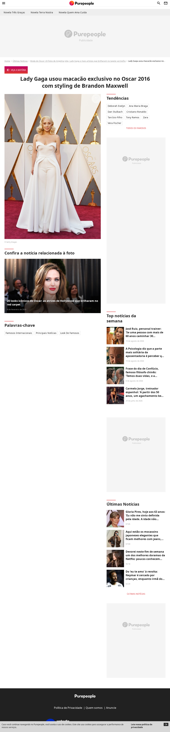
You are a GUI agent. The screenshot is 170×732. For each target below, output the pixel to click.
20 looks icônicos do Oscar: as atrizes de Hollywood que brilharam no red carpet (52, 302)
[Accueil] (81, 3)
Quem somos (94, 708)
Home (7, 61)
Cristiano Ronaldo (136, 111)
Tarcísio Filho (115, 117)
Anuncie (111, 708)
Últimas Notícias (20, 61)
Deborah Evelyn (116, 105)
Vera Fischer (114, 123)
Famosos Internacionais (19, 333)
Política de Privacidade (68, 708)
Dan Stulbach (115, 111)
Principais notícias (46, 333)
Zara (145, 117)
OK (166, 724)
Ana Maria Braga (138, 105)
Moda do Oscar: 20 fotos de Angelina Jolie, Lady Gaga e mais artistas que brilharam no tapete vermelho (78, 61)
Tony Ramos (132, 117)
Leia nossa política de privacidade (141, 726)
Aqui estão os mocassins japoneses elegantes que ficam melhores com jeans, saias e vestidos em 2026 (143, 537)
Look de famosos (69, 333)
